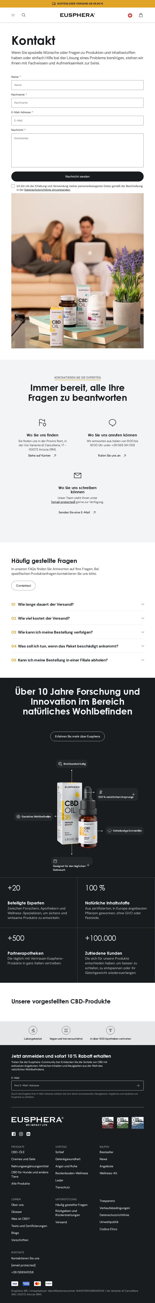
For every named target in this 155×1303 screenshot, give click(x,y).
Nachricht (18, 130)
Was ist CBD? (20, 1219)
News (103, 1159)
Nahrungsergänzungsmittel (30, 1166)
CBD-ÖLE (18, 1152)
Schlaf (59, 1152)
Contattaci (23, 586)
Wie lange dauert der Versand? (46, 604)
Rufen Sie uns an (109, 455)
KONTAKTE (17, 1252)
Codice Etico (108, 1229)
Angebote (106, 1166)
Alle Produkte (20, 1184)
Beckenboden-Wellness (71, 1173)
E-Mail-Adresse (22, 112)
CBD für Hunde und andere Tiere (29, 1174)
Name (16, 77)
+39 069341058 (22, 1272)
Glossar (16, 1212)
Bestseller (106, 1152)
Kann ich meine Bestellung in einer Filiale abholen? (63, 660)
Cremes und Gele (23, 1159)
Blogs (15, 1233)
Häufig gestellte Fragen (71, 1205)
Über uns (17, 1205)
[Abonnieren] (138, 1086)
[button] (130, 15)
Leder (59, 1180)
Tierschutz (62, 1187)
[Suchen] (23, 15)
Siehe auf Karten (39, 455)
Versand (61, 1222)
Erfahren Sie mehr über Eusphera (77, 736)
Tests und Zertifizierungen (29, 1226)
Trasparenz (107, 1201)
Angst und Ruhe (66, 1166)
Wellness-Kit (108, 1173)
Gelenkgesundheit (68, 1159)
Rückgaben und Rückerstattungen (67, 1213)
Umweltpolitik (109, 1222)
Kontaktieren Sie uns (25, 1258)
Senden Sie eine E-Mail (74, 512)
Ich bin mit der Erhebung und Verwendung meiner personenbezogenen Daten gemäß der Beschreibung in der (80, 187)
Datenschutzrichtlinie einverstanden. (47, 189)
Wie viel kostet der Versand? (44, 618)
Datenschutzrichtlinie (114, 1215)
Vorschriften (19, 1240)
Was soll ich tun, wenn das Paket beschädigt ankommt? (68, 646)
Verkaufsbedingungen (115, 1208)
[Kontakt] (77, 15)
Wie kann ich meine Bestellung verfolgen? (55, 632)
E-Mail (15, 1078)
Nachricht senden (77, 176)
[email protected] (63, 502)
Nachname (19, 94)
